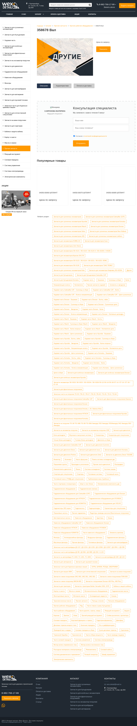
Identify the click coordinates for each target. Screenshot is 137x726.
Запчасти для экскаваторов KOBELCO (67, 241)
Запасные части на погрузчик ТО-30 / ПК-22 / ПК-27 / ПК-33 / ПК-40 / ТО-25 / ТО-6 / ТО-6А (85, 394)
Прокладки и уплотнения (80, 464)
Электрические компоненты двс (108, 484)
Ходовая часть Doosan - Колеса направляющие (70, 314)
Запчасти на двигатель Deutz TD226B (119, 454)
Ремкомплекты (91, 649)
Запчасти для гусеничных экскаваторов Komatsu (108, 221)
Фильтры (7, 83)
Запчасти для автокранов (13, 94)
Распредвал (119, 464)
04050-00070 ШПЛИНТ (82, 193)
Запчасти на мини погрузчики (15, 120)
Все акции (7, 214)
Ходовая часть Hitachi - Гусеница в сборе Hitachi (71, 324)
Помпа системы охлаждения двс (103, 459)
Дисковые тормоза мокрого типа (65, 625)
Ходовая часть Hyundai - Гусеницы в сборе (100, 338)
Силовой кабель (106, 649)
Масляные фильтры (61, 542)
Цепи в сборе (58, 373)
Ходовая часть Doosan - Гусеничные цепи (102, 304)
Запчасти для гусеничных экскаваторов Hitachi (70, 226)
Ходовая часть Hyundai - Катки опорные (97, 343)
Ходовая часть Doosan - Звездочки (66, 309)
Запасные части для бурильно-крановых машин (15, 106)
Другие (129, 270)
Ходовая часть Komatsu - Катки (94, 363)
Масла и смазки (10, 143)
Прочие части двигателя (101, 464)
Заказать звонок (109, 7)
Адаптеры (100, 518)
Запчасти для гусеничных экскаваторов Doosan (107, 226)
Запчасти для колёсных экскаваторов (12, 47)
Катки (127, 280)
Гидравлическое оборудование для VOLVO (106, 503)
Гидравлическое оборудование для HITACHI (69, 498)
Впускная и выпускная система (80, 435)
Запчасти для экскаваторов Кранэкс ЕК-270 (69, 255)
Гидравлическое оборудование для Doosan (110, 493)
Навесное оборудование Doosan (97, 523)
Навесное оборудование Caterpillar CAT (68, 523)
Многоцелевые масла (61, 596)
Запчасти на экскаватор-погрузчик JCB (95, 430)
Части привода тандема (115, 635)
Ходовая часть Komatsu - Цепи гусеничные (107, 368)
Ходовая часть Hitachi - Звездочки (104, 324)
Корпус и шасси (10, 137)
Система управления (12, 165)
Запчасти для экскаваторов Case (96, 241)
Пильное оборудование (116, 601)
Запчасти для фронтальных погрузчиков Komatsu (71, 418)
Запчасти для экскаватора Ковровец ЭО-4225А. (105, 270)
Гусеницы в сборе (115, 280)
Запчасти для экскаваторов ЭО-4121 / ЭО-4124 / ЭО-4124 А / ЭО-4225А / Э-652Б (82, 251)
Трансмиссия (76, 635)
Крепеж (66, 615)
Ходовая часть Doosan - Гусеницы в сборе (68, 304)
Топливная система (95, 474)
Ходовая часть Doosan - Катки (92, 309)
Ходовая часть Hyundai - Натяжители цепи (107, 348)
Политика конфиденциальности (12, 722)
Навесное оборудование (13, 77)
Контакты (92, 14)
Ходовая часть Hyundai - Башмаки (99, 333)
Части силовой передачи (62, 640)
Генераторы (100, 435)
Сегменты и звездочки (117, 285)
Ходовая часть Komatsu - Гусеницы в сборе (100, 358)
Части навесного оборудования (94, 532)
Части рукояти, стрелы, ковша (89, 610)
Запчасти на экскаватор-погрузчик (17, 60)
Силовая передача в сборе (84, 630)
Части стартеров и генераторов (65, 484)
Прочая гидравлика (79, 513)
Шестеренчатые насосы (62, 518)
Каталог (38, 14)
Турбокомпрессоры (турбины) (98, 479)
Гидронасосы (79, 508)
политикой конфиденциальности (95, 136)
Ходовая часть (9, 40)
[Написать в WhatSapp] (4, 706)
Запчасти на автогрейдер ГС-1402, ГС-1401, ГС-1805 (72, 557)
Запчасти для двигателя (13, 66)
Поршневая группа (60, 464)
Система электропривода (13, 171)
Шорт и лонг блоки (86, 484)
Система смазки (109, 469)
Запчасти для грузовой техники (16, 100)
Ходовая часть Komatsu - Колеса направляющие (71, 368)
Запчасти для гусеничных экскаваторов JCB (69, 236)
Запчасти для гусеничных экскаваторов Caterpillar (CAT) (105, 217)
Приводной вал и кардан (62, 630)
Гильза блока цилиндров (62, 440)
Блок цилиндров (59, 435)
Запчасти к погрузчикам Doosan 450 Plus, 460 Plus (103, 581)
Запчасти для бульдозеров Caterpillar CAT (91, 275)
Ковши (110, 518)
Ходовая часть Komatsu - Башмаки (100, 353)
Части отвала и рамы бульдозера (98, 606)
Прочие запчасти (10, 148)
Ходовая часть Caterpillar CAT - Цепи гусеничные (114, 294)
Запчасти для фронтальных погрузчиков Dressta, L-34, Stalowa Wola (78, 409)
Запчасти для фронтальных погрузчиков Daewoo (114, 399)
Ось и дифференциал (107, 625)
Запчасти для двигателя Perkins (65, 454)
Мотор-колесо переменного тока (65, 645)
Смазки (113, 596)
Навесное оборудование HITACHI (65, 528)
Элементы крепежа (116, 532)
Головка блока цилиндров (84, 440)
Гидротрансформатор (104, 620)
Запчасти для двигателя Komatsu (116, 450)
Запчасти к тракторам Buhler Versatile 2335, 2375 (92, 586)
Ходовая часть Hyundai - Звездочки (66, 343)
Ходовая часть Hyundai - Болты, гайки (67, 338)
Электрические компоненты (14, 177)
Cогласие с (91, 136)
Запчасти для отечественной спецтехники (14, 113)
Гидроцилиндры (94, 508)
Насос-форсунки (82, 459)
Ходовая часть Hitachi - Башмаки (65, 319)
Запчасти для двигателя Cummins (97, 445)
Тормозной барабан (61, 635)
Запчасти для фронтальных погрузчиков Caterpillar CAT (73, 399)
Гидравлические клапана (88, 489)
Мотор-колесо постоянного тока (92, 645)
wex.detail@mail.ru (114, 684)
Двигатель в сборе (104, 440)
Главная (9, 14)
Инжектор (57, 459)
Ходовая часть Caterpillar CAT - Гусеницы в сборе (71, 290)
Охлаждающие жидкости (98, 596)
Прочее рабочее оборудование (65, 606)
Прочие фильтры (78, 542)
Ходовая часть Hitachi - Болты (91, 319)
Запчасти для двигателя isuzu (89, 450)
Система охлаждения (92, 469)
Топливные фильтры (95, 542)
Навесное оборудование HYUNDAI (94, 528)
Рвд (81, 606)
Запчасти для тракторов (13, 126)
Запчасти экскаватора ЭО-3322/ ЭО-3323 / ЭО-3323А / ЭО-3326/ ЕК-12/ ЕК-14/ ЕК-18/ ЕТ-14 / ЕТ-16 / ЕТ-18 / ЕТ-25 (92, 383)
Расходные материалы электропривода (68, 649)
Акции (76, 14)
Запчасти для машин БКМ (63, 571)
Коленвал (68, 459)
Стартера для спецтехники (63, 474)
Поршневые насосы (61, 513)
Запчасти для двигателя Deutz (64, 450)
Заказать (103, 49)
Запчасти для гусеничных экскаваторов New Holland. (108, 231)
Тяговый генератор (91, 654)
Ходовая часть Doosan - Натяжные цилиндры (108, 314)
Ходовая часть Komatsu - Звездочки (66, 363)
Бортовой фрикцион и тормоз (81, 620)
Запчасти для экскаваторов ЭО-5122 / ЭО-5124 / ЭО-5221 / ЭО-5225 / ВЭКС (80, 260)
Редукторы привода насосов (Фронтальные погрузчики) (109, 513)
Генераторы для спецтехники (118, 435)
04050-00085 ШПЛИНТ (115, 193)
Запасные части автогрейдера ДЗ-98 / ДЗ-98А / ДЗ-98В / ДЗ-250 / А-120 (79, 552)
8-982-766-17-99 (107, 4)
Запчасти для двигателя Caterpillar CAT (67, 445)
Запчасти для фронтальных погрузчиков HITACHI (71, 413)
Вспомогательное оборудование (96, 591)
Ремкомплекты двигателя (62, 469)
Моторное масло (79, 596)
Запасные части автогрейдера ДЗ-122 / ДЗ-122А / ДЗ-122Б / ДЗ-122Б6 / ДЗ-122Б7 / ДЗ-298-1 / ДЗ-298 (89, 547)
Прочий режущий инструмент (92, 615)
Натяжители (78, 285)
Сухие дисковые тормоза (107, 630)
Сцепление (125, 630)
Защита (127, 610)
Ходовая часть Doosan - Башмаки (65, 299)
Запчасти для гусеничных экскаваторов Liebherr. (106, 236)
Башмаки (101, 280)
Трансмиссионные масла (62, 601)
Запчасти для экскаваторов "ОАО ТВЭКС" (98, 265)
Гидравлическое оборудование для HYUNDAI (105, 498)
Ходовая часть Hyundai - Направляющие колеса (71, 348)
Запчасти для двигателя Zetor (90, 454)
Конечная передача (88, 625)
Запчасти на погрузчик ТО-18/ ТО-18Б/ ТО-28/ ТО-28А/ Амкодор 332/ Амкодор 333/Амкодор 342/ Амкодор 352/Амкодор (92, 424)
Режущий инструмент (12, 154)
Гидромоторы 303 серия (62, 508)
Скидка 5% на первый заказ (16, 212)
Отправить (81, 143)
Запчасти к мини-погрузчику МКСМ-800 (67, 581)
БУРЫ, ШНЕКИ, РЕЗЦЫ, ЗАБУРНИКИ (105, 567)
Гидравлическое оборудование (15, 72)
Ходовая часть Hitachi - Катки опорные (67, 329)
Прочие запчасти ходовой (96, 285)
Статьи (38, 702)
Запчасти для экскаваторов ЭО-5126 (66, 265)
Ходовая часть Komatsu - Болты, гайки (67, 358)
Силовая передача (11, 160)
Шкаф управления (108, 654)
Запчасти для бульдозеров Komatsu (66, 280)
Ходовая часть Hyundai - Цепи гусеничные (68, 353)
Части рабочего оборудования (64, 610)
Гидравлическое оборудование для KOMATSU (70, 503)
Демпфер (119, 620)
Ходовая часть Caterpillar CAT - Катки (106, 290)
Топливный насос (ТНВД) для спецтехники (69, 479)
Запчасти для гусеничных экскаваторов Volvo (69, 231)
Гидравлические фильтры (116, 537)
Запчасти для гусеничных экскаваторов (13, 28)
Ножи (75, 615)
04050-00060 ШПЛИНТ (48, 193)
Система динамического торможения (67, 654)
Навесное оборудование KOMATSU (66, 532)
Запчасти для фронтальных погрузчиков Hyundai (110, 413)
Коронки (56, 615)
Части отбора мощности (94, 635)
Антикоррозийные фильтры (73, 537)
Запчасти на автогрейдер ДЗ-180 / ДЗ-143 (110, 557)
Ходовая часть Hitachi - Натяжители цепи (99, 329)
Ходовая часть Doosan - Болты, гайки (95, 299)
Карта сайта (27, 722)
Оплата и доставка (58, 14)
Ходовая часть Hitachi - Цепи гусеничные (68, 333)
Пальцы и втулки (98, 601)
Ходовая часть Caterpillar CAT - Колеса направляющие (73, 294)
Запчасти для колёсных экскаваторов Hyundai (70, 377)
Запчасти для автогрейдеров (15, 89)
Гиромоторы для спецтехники (114, 508)
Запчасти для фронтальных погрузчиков (14, 54)
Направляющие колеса (62, 285)
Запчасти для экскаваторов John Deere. (67, 246)
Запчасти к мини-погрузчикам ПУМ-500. (114, 576)
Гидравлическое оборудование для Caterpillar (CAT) (72, 493)
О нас (24, 14)
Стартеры (80, 474)
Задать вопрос (127, 6)
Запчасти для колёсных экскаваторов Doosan (114, 373)
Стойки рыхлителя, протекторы (118, 615)
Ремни (78, 469)
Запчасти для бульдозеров (14, 35)
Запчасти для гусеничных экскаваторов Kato (69, 270)
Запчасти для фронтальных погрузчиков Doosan (71, 404)
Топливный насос (112, 474)
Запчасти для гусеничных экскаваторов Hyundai (70, 221)
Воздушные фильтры (95, 537)
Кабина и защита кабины (13, 131)
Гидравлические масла (120, 591)
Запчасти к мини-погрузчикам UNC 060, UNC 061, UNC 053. (75, 576)
